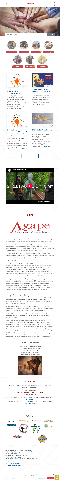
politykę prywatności (42, 478)
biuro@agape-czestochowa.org (18, 457)
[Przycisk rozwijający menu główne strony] (7, 3)
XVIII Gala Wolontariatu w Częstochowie (42, 131)
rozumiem (50, 478)
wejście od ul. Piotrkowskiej (25, 452)
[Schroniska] (11, 45)
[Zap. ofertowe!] (30, 60)
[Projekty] (48, 45)
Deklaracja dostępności (14, 465)
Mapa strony (11, 461)
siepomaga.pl (30, 399)
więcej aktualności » (30, 156)
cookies (13, 478)
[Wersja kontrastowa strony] (54, 2)
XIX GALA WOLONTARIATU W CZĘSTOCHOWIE (14, 91)
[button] (57, 477)
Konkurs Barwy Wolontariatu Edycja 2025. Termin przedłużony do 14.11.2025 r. (17, 133)
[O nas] (18, 60)
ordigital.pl (30, 475)
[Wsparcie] (42, 60)
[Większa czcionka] (54, 5)
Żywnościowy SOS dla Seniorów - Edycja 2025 (41, 91)
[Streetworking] (24, 45)
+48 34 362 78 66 (12, 455)
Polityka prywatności (14, 463)
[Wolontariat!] (36, 45)
